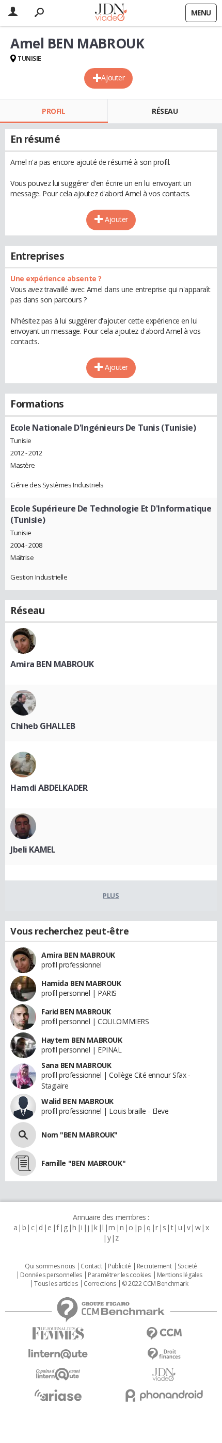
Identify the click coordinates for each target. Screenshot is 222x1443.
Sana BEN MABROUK (76, 1065)
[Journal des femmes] (58, 1333)
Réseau (165, 111)
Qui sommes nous (50, 1266)
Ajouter (112, 77)
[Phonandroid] (164, 1395)
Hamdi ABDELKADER (48, 787)
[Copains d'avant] (58, 1374)
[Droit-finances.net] (164, 1354)
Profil (53, 111)
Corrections (100, 1283)
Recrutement (154, 1266)
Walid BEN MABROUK (77, 1101)
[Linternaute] (58, 1354)
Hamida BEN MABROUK (81, 983)
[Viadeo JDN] (164, 1374)
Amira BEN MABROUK (52, 664)
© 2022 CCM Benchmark (155, 1283)
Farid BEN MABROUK (76, 1011)
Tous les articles (55, 1283)
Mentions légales (179, 1275)
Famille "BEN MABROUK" (83, 1163)
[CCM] (164, 1333)
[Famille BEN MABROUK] (23, 1163)
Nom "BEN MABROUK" (79, 1135)
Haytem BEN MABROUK (81, 1040)
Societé (187, 1266)
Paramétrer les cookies (119, 1275)
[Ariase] (58, 1395)
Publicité (119, 1266)
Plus (111, 895)
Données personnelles (51, 1275)
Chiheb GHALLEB (42, 726)
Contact (91, 1266)
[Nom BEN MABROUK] (23, 1135)
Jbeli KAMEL (32, 849)
